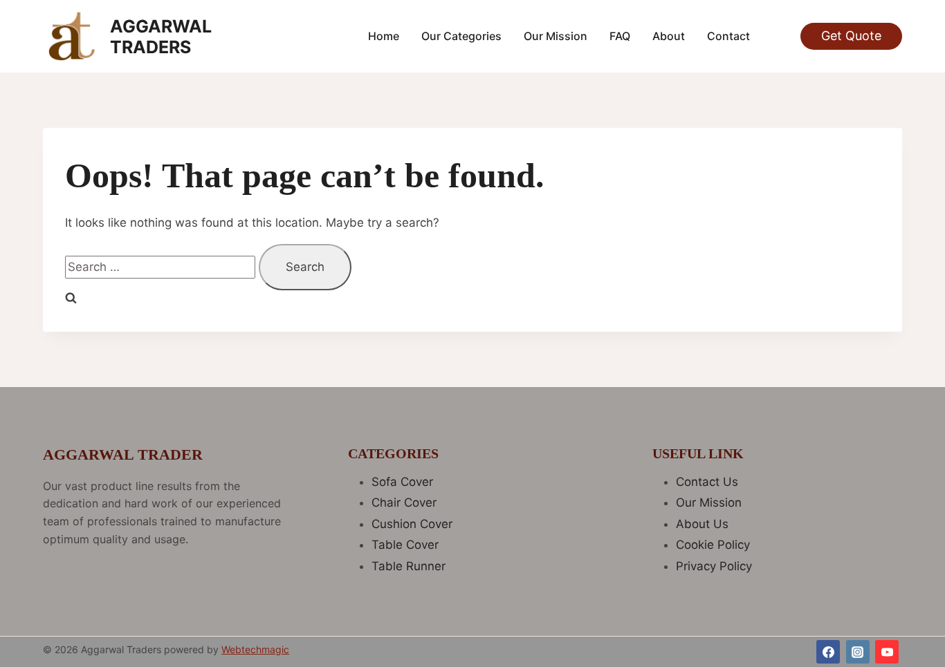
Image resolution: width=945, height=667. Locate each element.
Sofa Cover (402, 482)
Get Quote (851, 35)
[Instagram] (858, 652)
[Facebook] (828, 652)
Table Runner (408, 566)
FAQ (619, 36)
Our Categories (461, 36)
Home (383, 36)
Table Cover (405, 545)
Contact (728, 36)
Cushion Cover (411, 524)
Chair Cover (404, 502)
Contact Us (707, 482)
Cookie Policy (713, 545)
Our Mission (555, 36)
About (668, 36)
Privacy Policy (714, 566)
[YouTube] (887, 652)
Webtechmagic (255, 649)
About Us (702, 524)
